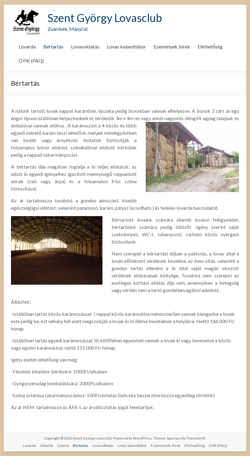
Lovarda (27, 46)
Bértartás (53, 46)
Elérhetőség (210, 46)
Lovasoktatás (85, 46)
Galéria (63, 445)
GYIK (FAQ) (31, 60)
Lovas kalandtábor (126, 46)
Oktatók (46, 445)
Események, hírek (172, 46)
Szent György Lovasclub (105, 17)
